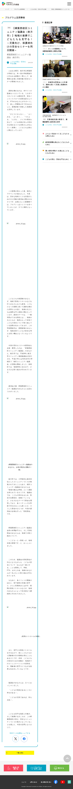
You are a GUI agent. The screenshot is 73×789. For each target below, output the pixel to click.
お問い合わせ (33, 782)
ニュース (24, 782)
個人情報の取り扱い (46, 782)
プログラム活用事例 (19, 9)
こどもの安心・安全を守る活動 (38, 9)
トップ (7, 9)
